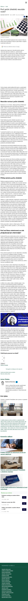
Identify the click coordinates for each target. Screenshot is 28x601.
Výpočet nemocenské (6, 574)
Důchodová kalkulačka (7, 577)
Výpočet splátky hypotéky (7, 592)
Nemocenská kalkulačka (7, 586)
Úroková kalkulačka (6, 595)
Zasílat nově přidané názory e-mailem (8, 372)
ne (3, 361)
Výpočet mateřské (6, 583)
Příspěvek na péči (6, 594)
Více (24, 497)
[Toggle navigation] (26, 2)
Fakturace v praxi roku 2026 (8, 502)
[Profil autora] (3, 383)
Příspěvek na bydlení (6, 589)
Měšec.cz (2, 6)
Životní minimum (5, 580)
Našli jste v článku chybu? (5, 373)
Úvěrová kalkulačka (6, 581)
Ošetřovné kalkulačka (7, 591)
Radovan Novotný (5, 14)
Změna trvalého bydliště (7, 570)
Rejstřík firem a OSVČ (6, 597)
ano (4, 357)
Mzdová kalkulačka (6, 572)
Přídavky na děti (5, 575)
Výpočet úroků (5, 588)
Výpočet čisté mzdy (6, 569)
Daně (7, 6)
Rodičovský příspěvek (6, 584)
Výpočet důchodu (6, 578)
